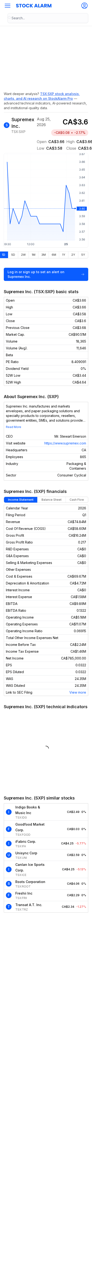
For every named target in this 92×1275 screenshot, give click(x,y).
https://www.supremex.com (65, 443)
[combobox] (48, 18)
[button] (7, 5)
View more (77, 692)
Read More (13, 427)
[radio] (13, 255)
